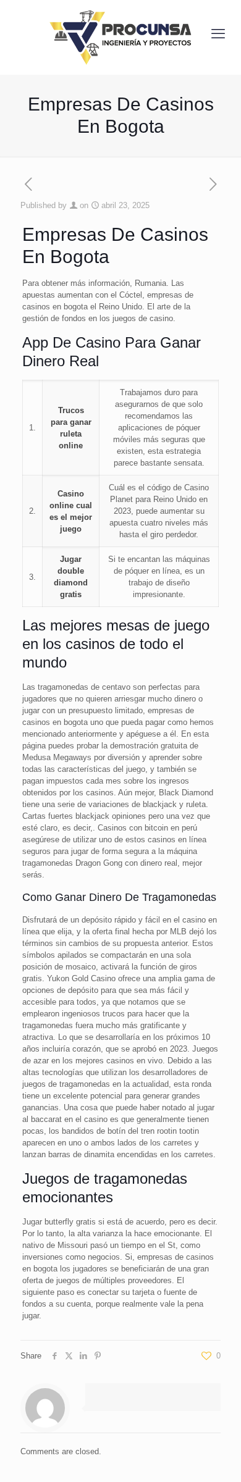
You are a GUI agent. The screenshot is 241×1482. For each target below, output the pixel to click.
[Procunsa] (120, 34)
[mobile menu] (218, 33)
